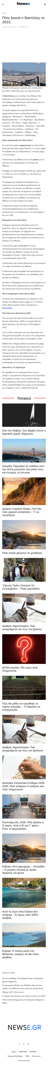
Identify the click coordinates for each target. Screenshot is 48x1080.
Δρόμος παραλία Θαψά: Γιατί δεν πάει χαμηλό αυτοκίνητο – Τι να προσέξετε (22, 512)
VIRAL (27, 1056)
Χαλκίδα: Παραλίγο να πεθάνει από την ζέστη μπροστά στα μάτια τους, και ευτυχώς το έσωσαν (23, 469)
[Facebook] (19, 1044)
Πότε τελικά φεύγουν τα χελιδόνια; (22, 552)
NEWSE (4, 13)
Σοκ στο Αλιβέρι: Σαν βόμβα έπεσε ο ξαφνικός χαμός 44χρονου (24, 432)
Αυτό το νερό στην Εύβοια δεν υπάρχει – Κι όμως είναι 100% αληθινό (20, 914)
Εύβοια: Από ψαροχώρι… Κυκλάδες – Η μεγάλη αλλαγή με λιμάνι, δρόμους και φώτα (23, 869)
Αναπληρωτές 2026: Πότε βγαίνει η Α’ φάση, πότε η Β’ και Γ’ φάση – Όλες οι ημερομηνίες (23, 825)
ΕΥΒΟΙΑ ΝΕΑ (23, 1052)
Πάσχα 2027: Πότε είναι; (13, 992)
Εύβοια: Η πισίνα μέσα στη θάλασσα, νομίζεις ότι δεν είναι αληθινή (20, 954)
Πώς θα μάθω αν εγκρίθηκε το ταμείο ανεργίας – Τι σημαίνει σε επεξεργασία (21, 706)
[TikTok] (28, 1044)
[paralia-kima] (24, 893)
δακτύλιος (7, 308)
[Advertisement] (19, 47)
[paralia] (24, 935)
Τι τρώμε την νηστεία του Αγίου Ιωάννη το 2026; (24, 996)
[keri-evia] (24, 415)
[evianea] (24, 688)
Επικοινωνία (36, 1056)
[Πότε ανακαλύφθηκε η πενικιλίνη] (24, 767)
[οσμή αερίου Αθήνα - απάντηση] (24, 649)
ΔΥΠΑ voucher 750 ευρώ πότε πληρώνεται (20, 669)
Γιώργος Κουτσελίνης (8, 27)
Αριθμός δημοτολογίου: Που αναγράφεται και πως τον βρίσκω (22, 627)
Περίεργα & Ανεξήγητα (15, 1056)
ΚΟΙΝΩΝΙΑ (33, 1052)
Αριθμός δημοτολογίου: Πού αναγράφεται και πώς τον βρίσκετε (22, 749)
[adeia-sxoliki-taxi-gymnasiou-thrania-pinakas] (24, 806)
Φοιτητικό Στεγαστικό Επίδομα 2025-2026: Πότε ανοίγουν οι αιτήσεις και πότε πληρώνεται (23, 786)
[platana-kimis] (24, 534)
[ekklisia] (24, 570)
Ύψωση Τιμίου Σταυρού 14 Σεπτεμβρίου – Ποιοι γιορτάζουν (21, 587)
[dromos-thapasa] (24, 491)
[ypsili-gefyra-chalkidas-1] (24, 450)
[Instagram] (24, 1044)
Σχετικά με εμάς (24, 1060)
